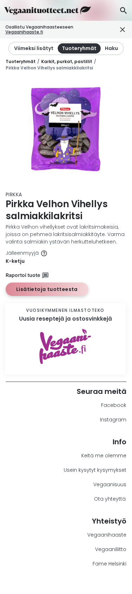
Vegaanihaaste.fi (24, 32)
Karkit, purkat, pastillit (66, 61)
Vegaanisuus (109, 484)
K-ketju (15, 261)
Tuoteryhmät (21, 61)
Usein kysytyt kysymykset (95, 470)
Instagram (113, 419)
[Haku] (123, 10)
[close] (117, 30)
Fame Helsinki (109, 563)
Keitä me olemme (103, 455)
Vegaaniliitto (110, 549)
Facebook (113, 405)
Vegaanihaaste (106, 534)
